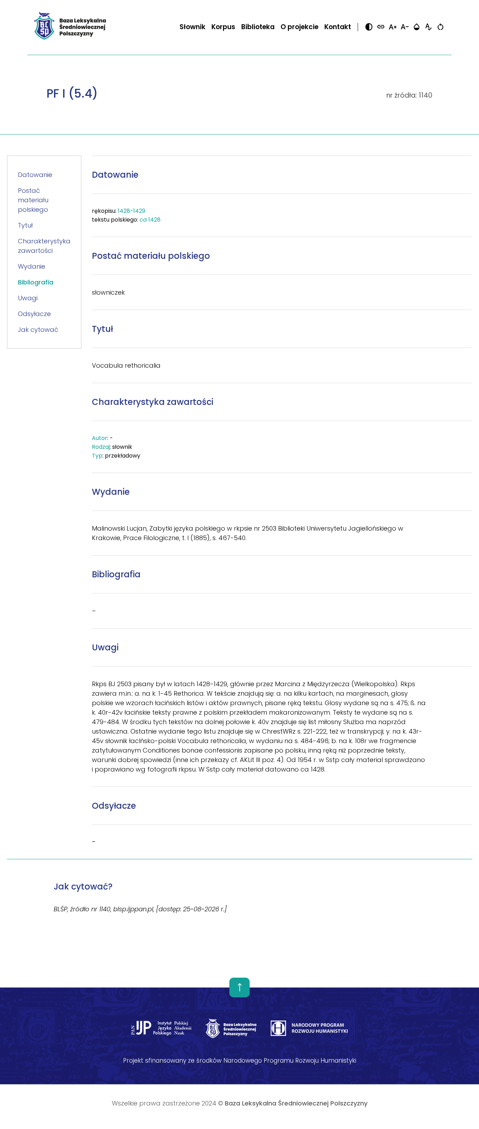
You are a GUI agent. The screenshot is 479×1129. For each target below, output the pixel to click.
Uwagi (28, 298)
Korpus (223, 27)
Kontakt (337, 27)
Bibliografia (35, 282)
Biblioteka (258, 27)
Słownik (192, 27)
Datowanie (35, 174)
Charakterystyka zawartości (44, 246)
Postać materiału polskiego (33, 200)
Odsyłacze (34, 313)
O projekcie (299, 27)
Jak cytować (38, 329)
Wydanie (31, 266)
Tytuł (25, 225)
